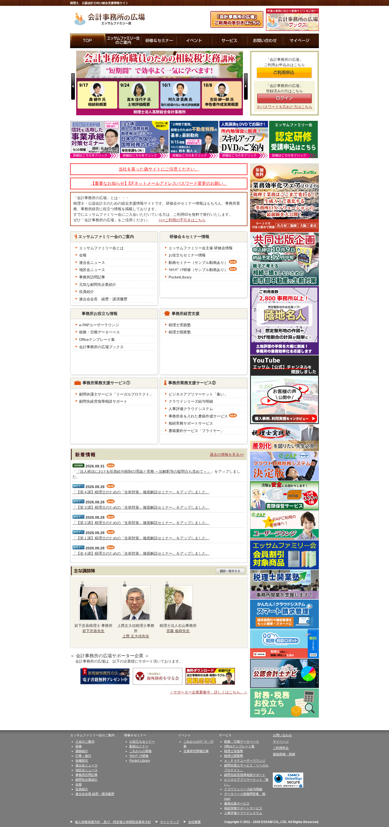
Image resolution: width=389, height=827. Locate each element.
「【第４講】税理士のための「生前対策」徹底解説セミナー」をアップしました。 (141, 492)
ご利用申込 (281, 748)
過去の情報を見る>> (227, 454)
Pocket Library (139, 760)
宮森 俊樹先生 (178, 631)
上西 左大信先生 (135, 636)
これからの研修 (140, 751)
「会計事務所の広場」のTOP (88, 41)
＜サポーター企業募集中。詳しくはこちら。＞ (208, 692)
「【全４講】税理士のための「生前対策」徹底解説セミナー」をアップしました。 (141, 553)
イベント (194, 41)
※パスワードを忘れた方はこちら (284, 107)
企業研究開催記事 (196, 751)
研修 (78, 746)
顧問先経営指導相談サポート (244, 775)
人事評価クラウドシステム (243, 813)
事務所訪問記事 (86, 775)
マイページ (301, 41)
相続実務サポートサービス (243, 808)
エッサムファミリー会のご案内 (123, 41)
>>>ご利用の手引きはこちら (182, 220)
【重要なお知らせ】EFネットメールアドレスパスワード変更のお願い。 (159, 183)
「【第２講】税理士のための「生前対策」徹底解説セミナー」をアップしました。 (141, 523)
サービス (230, 41)
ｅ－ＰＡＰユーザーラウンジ (244, 760)
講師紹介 (81, 751)
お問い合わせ (265, 41)
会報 (78, 784)
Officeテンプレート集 (239, 746)
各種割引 (81, 760)
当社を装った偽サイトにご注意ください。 (159, 169)
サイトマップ (169, 822)
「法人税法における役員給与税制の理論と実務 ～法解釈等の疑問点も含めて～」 (143, 471)
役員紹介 (81, 789)
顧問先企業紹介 (86, 780)
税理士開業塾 (233, 756)
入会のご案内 (84, 741)
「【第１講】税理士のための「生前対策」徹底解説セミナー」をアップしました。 (141, 538)
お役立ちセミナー (142, 741)
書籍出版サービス (237, 803)
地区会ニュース (86, 770)
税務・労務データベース (241, 741)
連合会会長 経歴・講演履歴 (94, 794)
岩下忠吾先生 (93, 631)
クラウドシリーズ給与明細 (243, 789)
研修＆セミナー (159, 41)
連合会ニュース (86, 765)
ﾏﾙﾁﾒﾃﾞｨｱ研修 (138, 756)
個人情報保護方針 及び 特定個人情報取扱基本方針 (113, 822)
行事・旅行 (83, 756)
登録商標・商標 (284, 754)
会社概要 (194, 822)
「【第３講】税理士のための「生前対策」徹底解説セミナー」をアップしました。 (141, 507)
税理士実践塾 (233, 751)
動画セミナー (138, 746)
